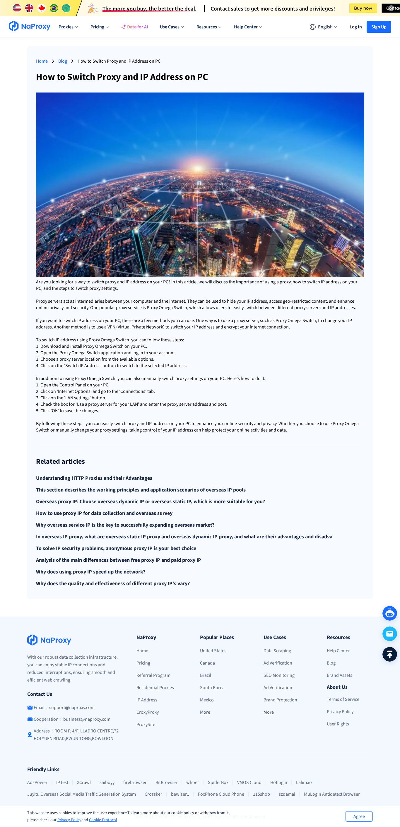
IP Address (146, 700)
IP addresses (342, 307)
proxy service (129, 307)
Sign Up (379, 27)
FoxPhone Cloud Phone (221, 794)
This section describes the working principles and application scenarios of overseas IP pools (141, 490)
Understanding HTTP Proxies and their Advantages (94, 478)
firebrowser (135, 782)
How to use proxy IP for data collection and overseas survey (104, 513)
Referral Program (153, 675)
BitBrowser (166, 782)
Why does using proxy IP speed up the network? (90, 572)
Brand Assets (339, 675)
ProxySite (145, 724)
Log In (356, 27)
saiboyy (107, 782)
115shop (261, 794)
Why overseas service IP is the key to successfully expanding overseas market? (125, 525)
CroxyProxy (147, 712)
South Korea (212, 687)
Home (42, 61)
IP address (136, 282)
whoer (192, 782)
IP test (62, 782)
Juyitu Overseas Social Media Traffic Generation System (81, 794)
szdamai (287, 794)
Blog (62, 61)
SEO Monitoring (279, 675)
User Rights (338, 724)
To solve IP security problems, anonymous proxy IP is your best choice (116, 548)
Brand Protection (280, 700)
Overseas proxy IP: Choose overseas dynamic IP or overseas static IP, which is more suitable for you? (150, 501)
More (205, 712)
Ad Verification (278, 663)
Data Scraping (277, 651)
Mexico (207, 700)
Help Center (338, 651)
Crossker (153, 794)
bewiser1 (180, 794)
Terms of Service (343, 699)
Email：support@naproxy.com (64, 707)
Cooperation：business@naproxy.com (72, 719)
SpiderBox (218, 782)
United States (213, 651)
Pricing (143, 663)
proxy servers (307, 307)
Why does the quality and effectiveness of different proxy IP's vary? (113, 583)
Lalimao (304, 782)
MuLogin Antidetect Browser (332, 794)
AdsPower (37, 782)
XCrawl (84, 782)
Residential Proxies (155, 687)
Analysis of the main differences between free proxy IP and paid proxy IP (118, 560)
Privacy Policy (69, 820)
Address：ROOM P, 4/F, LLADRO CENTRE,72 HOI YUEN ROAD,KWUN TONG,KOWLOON (76, 735)
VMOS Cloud (249, 782)
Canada (207, 663)
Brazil (205, 675)
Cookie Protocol (103, 820)
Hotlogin (278, 782)
